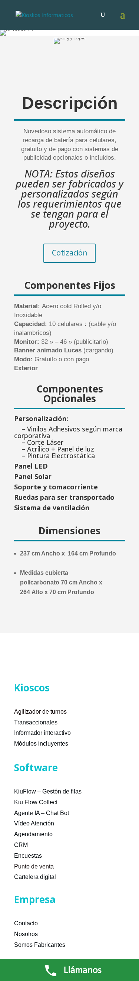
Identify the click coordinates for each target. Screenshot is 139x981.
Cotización (69, 253)
